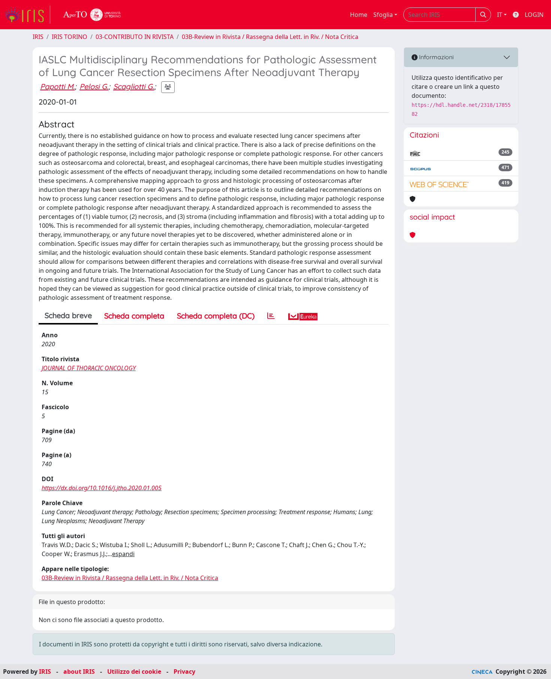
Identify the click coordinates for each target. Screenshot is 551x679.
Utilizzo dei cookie (134, 671)
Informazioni (436, 57)
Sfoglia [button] (383, 14)
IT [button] (499, 14)
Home (358, 14)
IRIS (38, 37)
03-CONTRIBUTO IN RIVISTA (135, 37)
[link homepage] (27, 15)
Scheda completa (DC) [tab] (216, 315)
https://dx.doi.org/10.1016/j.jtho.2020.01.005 (102, 488)
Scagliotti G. (133, 86)
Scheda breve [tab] (68, 315)
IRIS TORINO (69, 37)
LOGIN (534, 14)
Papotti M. (57, 86)
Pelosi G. (93, 86)
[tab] (271, 316)
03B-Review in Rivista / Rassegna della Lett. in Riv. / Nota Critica (270, 37)
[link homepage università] (92, 15)
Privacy (184, 671)
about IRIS (79, 671)
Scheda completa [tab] (134, 315)
